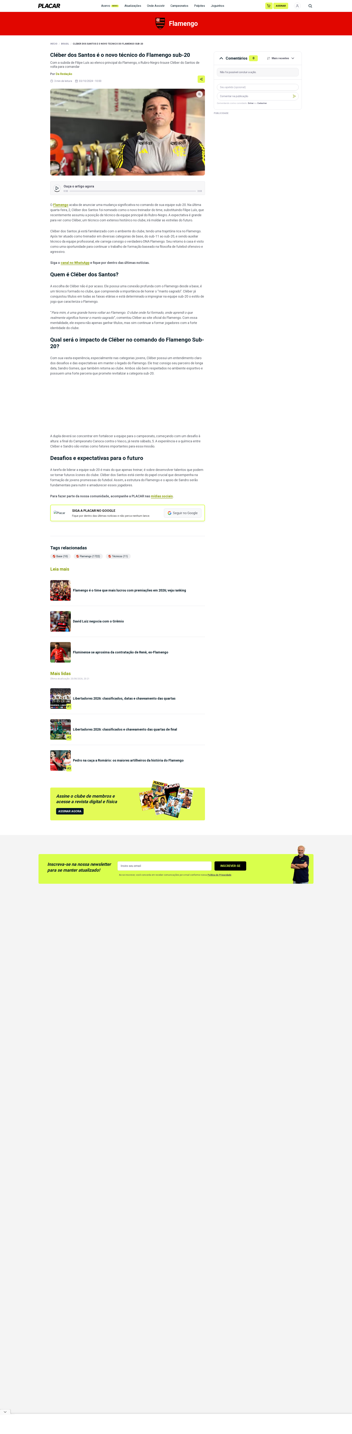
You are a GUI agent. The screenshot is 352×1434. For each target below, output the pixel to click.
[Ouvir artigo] (57, 188)
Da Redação (64, 74)
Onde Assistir (156, 6)
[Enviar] (294, 96)
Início (53, 44)
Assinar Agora (69, 811)
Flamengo (60, 205)
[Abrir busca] (310, 6)
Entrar (251, 103)
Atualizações (132, 6)
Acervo (109, 6)
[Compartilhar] (201, 79)
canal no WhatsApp (75, 263)
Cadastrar (262, 103)
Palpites (199, 6)
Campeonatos (179, 6)
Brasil (65, 44)
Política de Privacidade (219, 875)
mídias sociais (162, 496)
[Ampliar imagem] (127, 132)
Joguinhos (217, 6)
